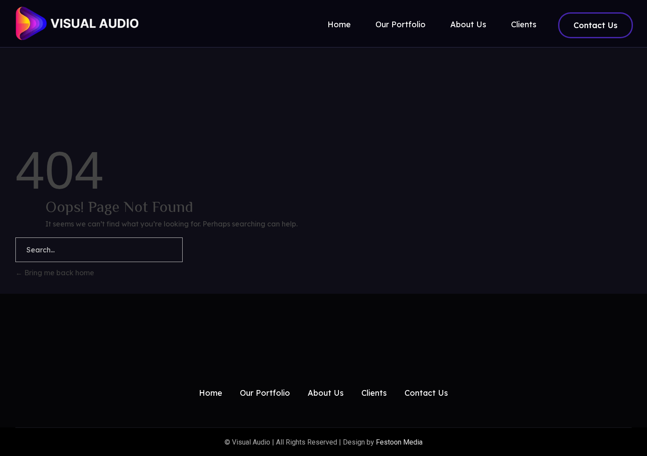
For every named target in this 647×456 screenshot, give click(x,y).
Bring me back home (58, 272)
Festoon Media (399, 442)
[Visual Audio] (92, 23)
